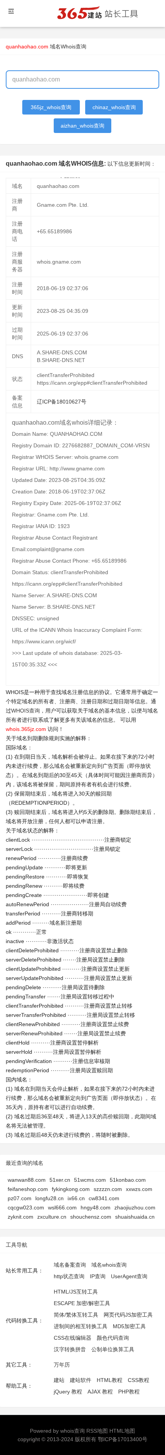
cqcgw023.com (26, 1207)
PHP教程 (129, 1392)
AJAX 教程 (100, 1392)
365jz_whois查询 (51, 107)
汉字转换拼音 (70, 1349)
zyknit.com (20, 1217)
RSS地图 (97, 1431)
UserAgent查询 (129, 1276)
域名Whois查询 (68, 46)
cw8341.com (104, 1198)
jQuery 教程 (68, 1392)
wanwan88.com (27, 1180)
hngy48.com (96, 1207)
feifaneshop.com (28, 1189)
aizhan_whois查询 (82, 126)
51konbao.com (128, 1180)
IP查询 (98, 1276)
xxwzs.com (139, 1189)
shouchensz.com (90, 1217)
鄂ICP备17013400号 (122, 1439)
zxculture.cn (51, 1217)
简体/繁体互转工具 (76, 1315)
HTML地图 (122, 1431)
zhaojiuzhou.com (134, 1207)
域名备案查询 (70, 1265)
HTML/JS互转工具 (76, 1292)
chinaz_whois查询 (114, 107)
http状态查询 (69, 1276)
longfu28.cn (49, 1198)
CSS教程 (138, 1380)
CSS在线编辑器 (72, 1338)
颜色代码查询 (113, 1338)
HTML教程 (109, 1380)
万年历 (62, 1365)
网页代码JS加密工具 (128, 1315)
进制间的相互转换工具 (80, 1326)
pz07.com (19, 1198)
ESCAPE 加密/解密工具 (82, 1303)
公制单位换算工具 (112, 1349)
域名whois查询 (109, 1265)
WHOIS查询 (25, 711)
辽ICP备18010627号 (61, 402)
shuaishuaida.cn (135, 1217)
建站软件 (80, 1380)
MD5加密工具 (129, 1326)
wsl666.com (62, 1207)
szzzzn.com (108, 1189)
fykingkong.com (71, 1189)
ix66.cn (76, 1198)
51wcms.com (90, 1180)
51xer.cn (60, 1180)
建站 (59, 1380)
